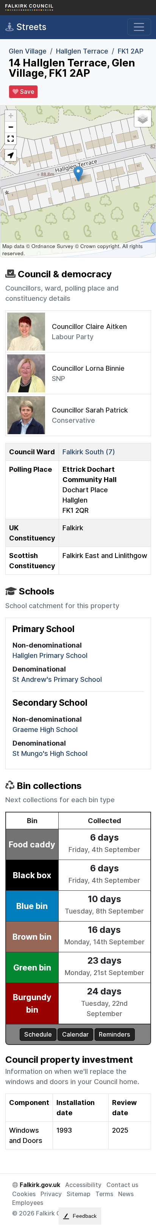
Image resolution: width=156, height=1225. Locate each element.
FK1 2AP (131, 51)
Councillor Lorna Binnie (88, 368)
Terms (104, 1194)
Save (26, 91)
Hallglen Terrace (82, 51)
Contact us (122, 1185)
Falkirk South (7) (88, 452)
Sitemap (78, 1194)
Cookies (24, 1194)
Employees (27, 1202)
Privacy (51, 1194)
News (126, 1194)
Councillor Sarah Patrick (90, 410)
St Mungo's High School (49, 753)
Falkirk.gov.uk (39, 1185)
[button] (78, 174)
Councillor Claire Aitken (89, 326)
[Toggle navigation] (139, 27)
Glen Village (28, 51)
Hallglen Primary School (49, 655)
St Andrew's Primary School (57, 679)
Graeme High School (45, 729)
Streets (30, 27)
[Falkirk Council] (43, 8)
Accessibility (83, 1185)
